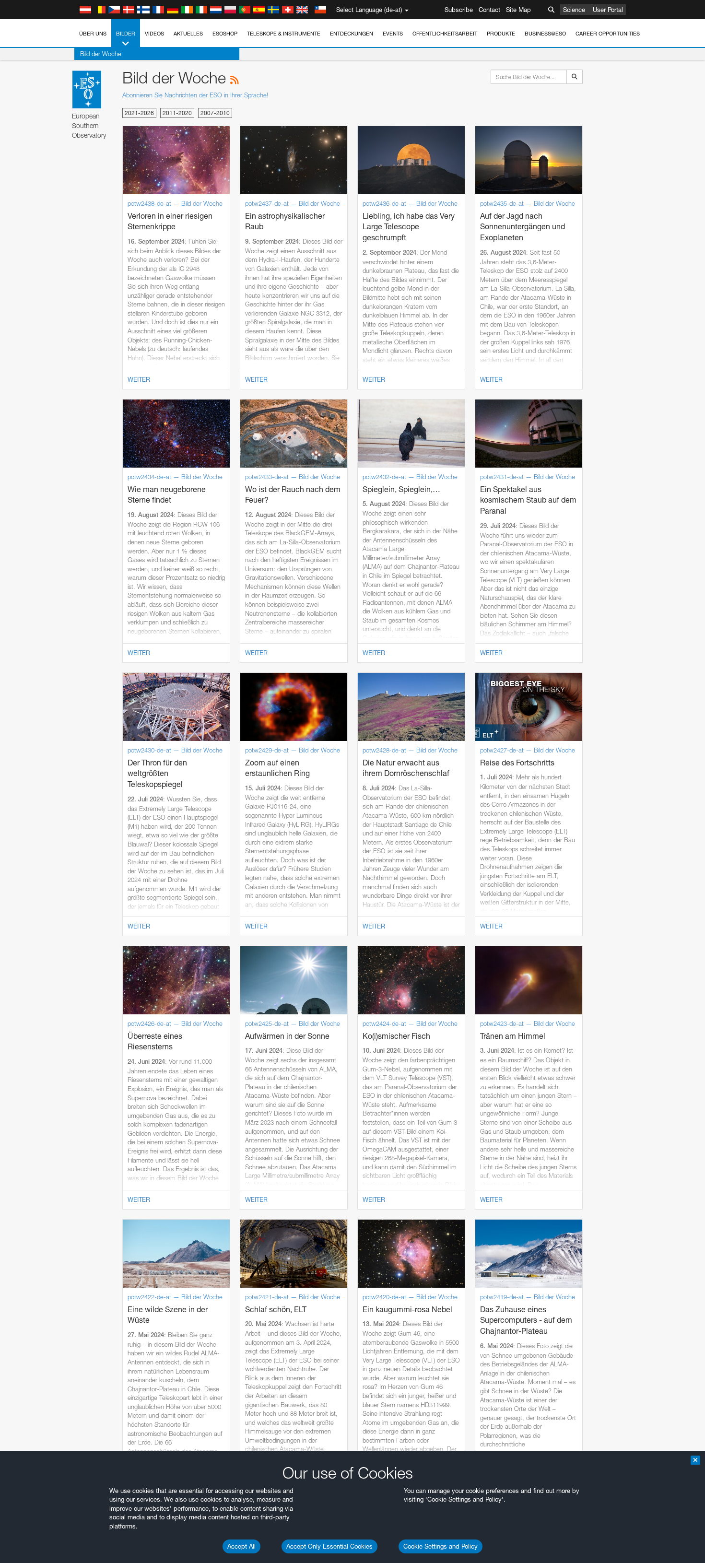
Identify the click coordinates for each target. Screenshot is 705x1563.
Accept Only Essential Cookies (329, 1546)
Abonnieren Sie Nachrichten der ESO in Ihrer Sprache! (195, 95)
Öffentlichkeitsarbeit (444, 33)
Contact (489, 9)
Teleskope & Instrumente (283, 33)
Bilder (125, 33)
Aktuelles (188, 33)
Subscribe (459, 9)
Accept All (241, 1546)
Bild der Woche (100, 54)
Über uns (92, 33)
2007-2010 (215, 113)
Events (393, 33)
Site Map (518, 9)
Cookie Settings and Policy (440, 1546)
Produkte (501, 33)
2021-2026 (139, 113)
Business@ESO (545, 33)
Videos (154, 33)
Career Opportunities (608, 33)
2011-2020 (177, 113)
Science (574, 9)
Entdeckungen (351, 33)
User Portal (608, 9)
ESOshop (224, 33)
